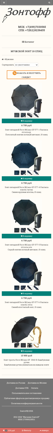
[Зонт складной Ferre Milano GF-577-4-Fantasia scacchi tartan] (26, 155)
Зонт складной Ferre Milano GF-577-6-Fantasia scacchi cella (26, 303)
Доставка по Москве (37, 383)
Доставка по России (15, 383)
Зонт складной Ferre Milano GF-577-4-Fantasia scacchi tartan (26, 188)
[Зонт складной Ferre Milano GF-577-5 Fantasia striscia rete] (26, 213)
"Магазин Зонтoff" (31, 417)
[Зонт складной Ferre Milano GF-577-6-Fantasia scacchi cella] (26, 270)
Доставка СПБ (22, 388)
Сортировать (8, 65)
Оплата (34, 388)
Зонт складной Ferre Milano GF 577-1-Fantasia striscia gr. (26, 131)
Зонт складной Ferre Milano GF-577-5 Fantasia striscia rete (26, 246)
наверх (45, 430)
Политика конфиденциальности (26, 403)
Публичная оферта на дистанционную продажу (26, 398)
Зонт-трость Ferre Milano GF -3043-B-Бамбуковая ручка (27, 361)
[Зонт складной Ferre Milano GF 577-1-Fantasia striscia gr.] (26, 98)
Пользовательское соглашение (26, 393)
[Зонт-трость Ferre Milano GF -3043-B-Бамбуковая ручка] (26, 328)
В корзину (27, 121)
